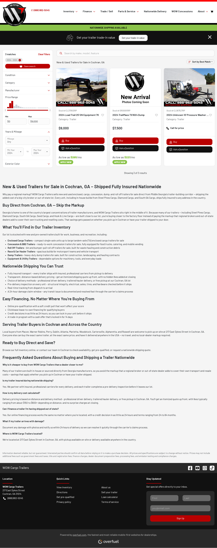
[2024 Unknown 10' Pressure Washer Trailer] (189, 87)
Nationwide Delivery (155, 11)
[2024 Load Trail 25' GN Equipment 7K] (81, 87)
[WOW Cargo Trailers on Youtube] (196, 467)
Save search (30, 66)
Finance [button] (87, 11)
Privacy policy (64, 501)
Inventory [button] (68, 11)
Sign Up (180, 518)
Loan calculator (109, 497)
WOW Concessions (182, 11)
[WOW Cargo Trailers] (14, 11)
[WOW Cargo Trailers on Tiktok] (210, 467)
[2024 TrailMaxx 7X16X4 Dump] (135, 87)
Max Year (37, 150)
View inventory (64, 487)
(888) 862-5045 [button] (15, 498)
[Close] (210, 37)
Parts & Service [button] (126, 11)
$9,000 (64, 128)
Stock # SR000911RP (121, 110)
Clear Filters (44, 54)
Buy (67, 140)
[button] (103, 115)
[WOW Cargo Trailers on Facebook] (189, 467)
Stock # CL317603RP (68, 110)
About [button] (201, 11)
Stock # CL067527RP (175, 110)
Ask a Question (72, 148)
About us (105, 487)
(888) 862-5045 (42, 10)
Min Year (11, 150)
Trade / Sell (106, 11)
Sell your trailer (109, 492)
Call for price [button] (177, 128)
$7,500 (117, 128)
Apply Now (65, 162)
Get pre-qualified (65, 497)
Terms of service (110, 501)
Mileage (10, 138)
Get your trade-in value (133, 38)
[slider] (5, 110)
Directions (62, 492)
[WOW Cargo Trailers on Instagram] (203, 467)
